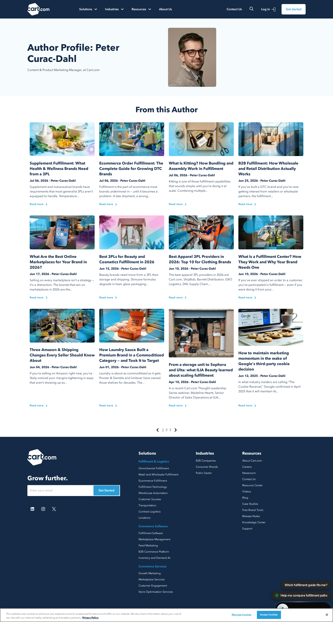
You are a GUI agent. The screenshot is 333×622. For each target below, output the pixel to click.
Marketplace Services (152, 579)
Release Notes (251, 516)
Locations (144, 518)
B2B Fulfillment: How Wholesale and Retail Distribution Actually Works (268, 169)
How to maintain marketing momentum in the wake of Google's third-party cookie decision (264, 361)
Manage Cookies (241, 614)
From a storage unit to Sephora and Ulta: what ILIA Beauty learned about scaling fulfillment (201, 370)
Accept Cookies (269, 614)
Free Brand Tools (252, 510)
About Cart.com (252, 460)
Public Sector (204, 473)
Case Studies (250, 504)
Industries (205, 453)
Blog (245, 498)
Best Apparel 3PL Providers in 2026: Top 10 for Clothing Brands (200, 259)
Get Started (106, 490)
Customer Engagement (153, 585)
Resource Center (252, 485)
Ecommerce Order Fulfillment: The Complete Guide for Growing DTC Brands (131, 169)
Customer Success (150, 499)
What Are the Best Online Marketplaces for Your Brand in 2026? (58, 262)
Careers (247, 467)
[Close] (327, 614)
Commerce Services (152, 566)
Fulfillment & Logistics (154, 461)
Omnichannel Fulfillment (154, 468)
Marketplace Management (154, 539)
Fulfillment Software (151, 533)
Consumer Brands (207, 467)
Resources (251, 453)
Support (247, 528)
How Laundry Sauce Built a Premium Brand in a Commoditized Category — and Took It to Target (131, 355)
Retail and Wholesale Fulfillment (158, 474)
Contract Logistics (150, 511)
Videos (246, 491)
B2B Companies (206, 460)
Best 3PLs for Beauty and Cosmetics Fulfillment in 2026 (126, 259)
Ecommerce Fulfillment (153, 481)
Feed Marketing (148, 545)
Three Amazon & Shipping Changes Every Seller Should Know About (62, 355)
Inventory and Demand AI (154, 558)
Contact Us (234, 9)
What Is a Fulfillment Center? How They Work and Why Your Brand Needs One (269, 262)
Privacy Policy (90, 617)
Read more (37, 204)
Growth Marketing (150, 573)
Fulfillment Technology (153, 487)
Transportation (147, 505)
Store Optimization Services (156, 592)
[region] (166, 615)
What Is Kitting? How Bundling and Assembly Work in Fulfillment (201, 166)
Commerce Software (153, 526)
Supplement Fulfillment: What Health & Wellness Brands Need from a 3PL (59, 169)
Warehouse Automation (153, 493)
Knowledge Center (254, 522)
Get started (293, 9)
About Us (165, 9)
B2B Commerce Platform (154, 552)
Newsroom (249, 473)
